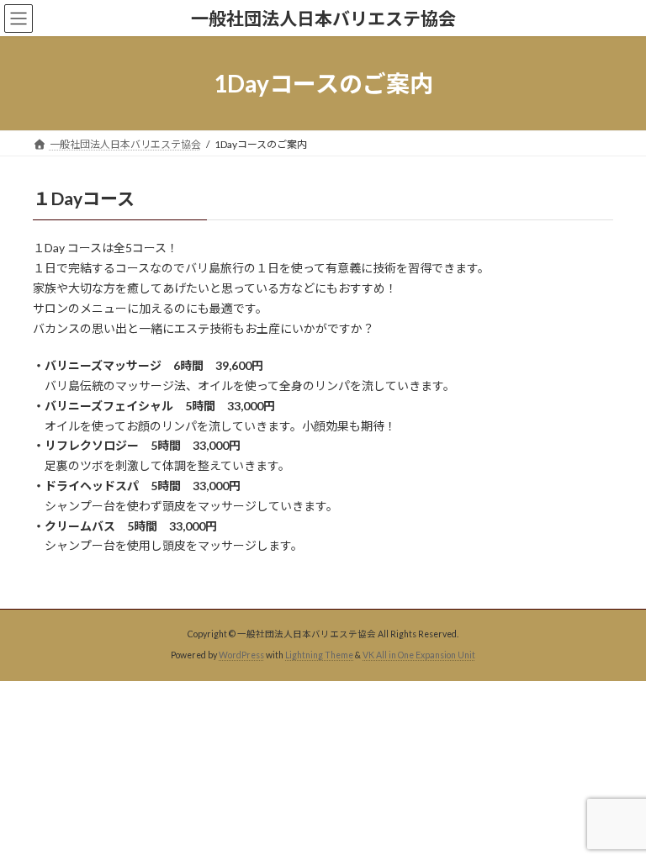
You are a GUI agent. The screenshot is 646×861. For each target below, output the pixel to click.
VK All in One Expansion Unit (419, 655)
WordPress (241, 655)
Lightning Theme (319, 655)
